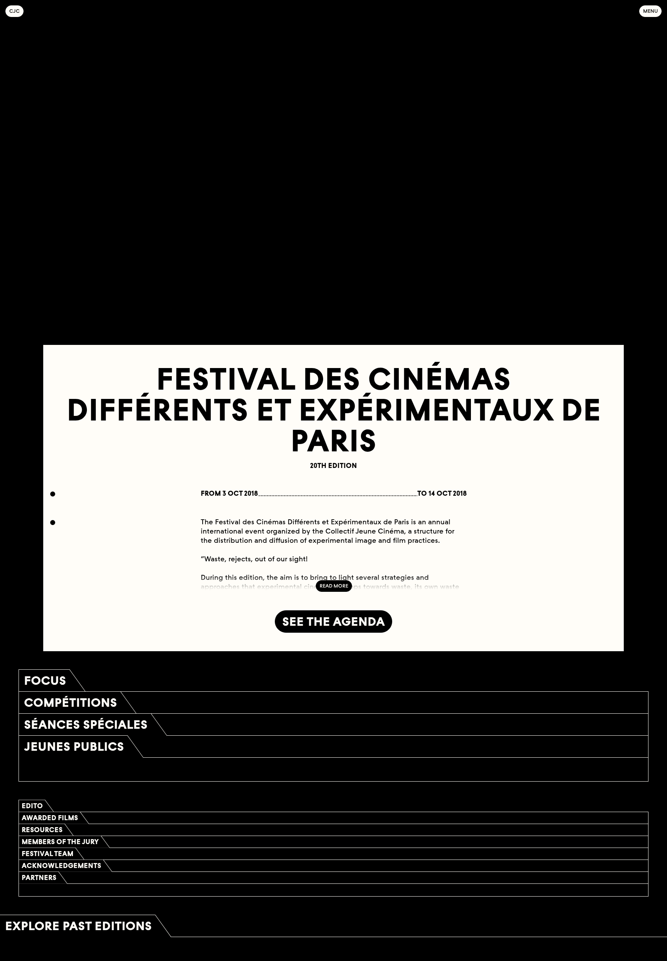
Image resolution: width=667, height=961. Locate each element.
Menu (650, 11)
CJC (16, 11)
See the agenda (333, 621)
